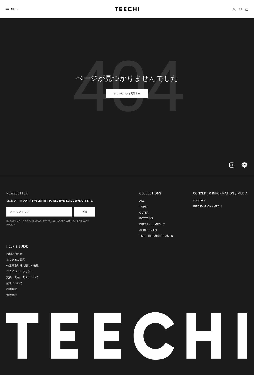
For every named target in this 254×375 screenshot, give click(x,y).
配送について (14, 283)
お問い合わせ (14, 253)
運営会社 (11, 294)
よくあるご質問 (15, 259)
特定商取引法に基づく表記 (22, 265)
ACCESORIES (148, 230)
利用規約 (11, 289)
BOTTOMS (146, 218)
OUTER (144, 212)
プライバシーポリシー (19, 271)
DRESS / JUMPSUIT (152, 224)
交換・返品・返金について (22, 277)
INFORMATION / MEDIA (207, 206)
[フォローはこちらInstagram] (232, 165)
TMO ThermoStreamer (156, 236)
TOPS (143, 206)
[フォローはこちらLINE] (244, 165)
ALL (142, 200)
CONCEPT (199, 200)
